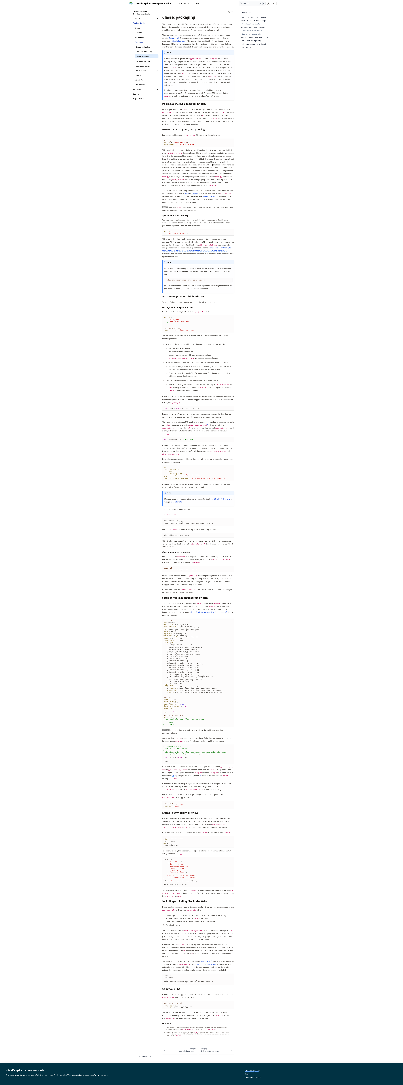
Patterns (136, 94)
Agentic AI (139, 80)
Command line (246, 47)
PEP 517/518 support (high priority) (253, 21)
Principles (137, 89)
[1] (208, 424)
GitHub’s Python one (222, 499)
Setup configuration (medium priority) (254, 37)
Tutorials (136, 18)
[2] (200, 775)
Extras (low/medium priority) (251, 41)
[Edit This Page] (232, 12)
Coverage (138, 33)
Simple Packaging (179, 41)
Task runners (140, 84)
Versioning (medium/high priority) (253, 27)
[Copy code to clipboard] (232, 140)
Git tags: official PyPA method (252, 31)
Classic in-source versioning (252, 34)
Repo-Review (138, 99)
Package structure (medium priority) (253, 17)
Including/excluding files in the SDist (254, 44)
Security (138, 75)
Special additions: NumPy (251, 24)
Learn (198, 3)
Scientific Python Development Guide (141, 12)
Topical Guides (139, 23)
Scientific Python (185, 3)
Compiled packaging (144, 52)
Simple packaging (143, 47)
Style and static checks (143, 61)
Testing (137, 28)
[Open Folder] (157, 18)
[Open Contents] (250, 12)
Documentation (141, 37)
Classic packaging (143, 56)
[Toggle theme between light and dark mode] (268, 3)
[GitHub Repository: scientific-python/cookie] (229, 12)
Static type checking (142, 66)
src (273, 3)
